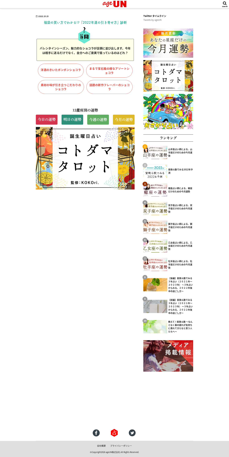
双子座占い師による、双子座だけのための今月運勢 (180, 208)
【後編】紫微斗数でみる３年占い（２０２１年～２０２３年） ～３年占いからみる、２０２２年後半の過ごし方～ (180, 285)
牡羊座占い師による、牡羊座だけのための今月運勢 (180, 264)
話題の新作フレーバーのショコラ (109, 87)
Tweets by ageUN (152, 19)
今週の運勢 (98, 119)
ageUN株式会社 (113, 452)
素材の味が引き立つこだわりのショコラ (61, 87)
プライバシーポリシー (121, 445)
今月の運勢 (124, 119)
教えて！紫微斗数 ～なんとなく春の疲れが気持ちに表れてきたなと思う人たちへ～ (180, 326)
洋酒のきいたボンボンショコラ (61, 70)
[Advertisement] (93, 404)
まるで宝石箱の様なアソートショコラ (109, 70)
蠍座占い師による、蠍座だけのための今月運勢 (180, 190)
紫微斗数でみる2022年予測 (180, 171)
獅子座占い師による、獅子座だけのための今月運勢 (180, 227)
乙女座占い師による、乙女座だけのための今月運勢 (180, 246)
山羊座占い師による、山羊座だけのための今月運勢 (180, 152)
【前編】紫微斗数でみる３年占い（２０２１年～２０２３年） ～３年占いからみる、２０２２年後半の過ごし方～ (180, 306)
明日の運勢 (72, 119)
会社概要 (101, 445)
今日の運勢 (47, 119)
